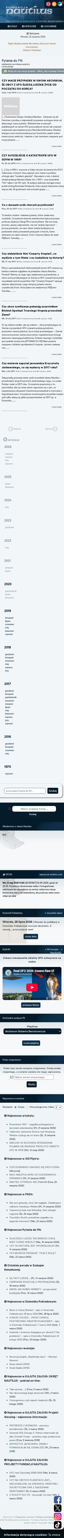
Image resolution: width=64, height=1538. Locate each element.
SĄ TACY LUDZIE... (19, 1278)
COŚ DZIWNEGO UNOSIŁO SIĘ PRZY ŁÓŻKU (34, 1167)
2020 (7, 584)
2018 (7, 647)
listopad (9, 618)
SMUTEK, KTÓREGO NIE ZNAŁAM (28, 1182)
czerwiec (9, 624)
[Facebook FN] (57, 1500)
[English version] (48, 4)
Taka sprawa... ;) (17, 1389)
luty (7, 670)
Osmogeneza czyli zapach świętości (28, 1400)
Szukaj (32, 814)
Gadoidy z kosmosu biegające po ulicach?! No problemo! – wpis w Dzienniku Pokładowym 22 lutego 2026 (34, 1336)
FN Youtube (53, 949)
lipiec (8, 621)
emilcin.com (56, 874)
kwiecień (9, 631)
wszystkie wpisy (54, 913)
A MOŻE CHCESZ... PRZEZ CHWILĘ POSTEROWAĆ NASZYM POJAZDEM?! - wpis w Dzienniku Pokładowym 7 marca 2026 (34, 1321)
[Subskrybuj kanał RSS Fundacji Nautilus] (54, 4)
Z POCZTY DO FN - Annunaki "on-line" (30, 1494)
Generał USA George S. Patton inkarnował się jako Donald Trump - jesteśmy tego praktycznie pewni (34, 1436)
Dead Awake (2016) (19, 1367)
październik (11, 697)
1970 (7, 767)
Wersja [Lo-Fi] (9, 1517)
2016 (7, 737)
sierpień (9, 704)
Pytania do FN (12, 61)
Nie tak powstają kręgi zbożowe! (26, 1392)
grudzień (9, 654)
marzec (9, 667)
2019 (7, 611)
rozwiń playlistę (31, 1043)
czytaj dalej (31, 936)
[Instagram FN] (57, 1516)
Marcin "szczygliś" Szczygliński (45, 1523)
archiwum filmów (31, 1005)
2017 (7, 684)
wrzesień (9, 661)
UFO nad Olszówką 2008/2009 (25, 1472)
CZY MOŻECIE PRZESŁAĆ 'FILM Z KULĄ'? (32, 1253)
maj (7, 627)
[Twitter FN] (57, 1508)
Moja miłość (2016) (19, 1364)
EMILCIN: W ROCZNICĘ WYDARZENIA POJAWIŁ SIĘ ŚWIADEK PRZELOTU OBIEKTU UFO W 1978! (34, 1146)
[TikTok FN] (57, 1525)
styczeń (9, 634)
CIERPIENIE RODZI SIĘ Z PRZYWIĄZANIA (32, 1281)
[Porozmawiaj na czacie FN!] (60, 4)
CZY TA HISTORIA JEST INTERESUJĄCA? (32, 1245)
